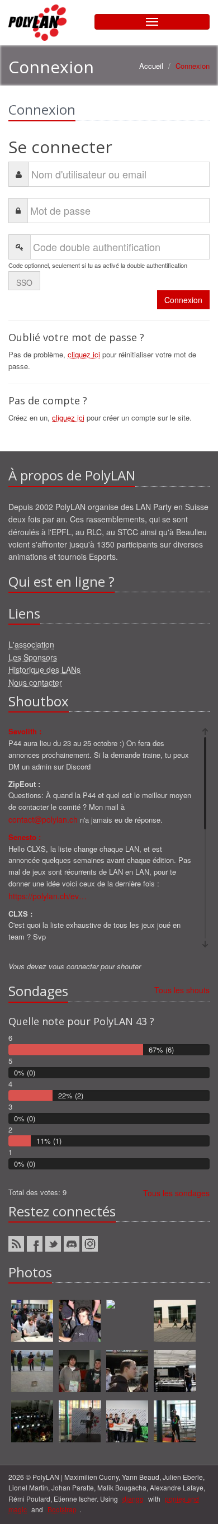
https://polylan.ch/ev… (47, 896)
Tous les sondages (176, 1193)
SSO (24, 282)
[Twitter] (53, 1244)
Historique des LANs (44, 669)
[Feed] (16, 1244)
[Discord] (71, 1244)
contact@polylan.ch (43, 819)
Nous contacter (35, 682)
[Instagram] (90, 1244)
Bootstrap (62, 1509)
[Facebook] (34, 1244)
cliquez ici (84, 354)
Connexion (183, 299)
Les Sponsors (32, 657)
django (133, 1498)
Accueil (151, 65)
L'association (31, 644)
